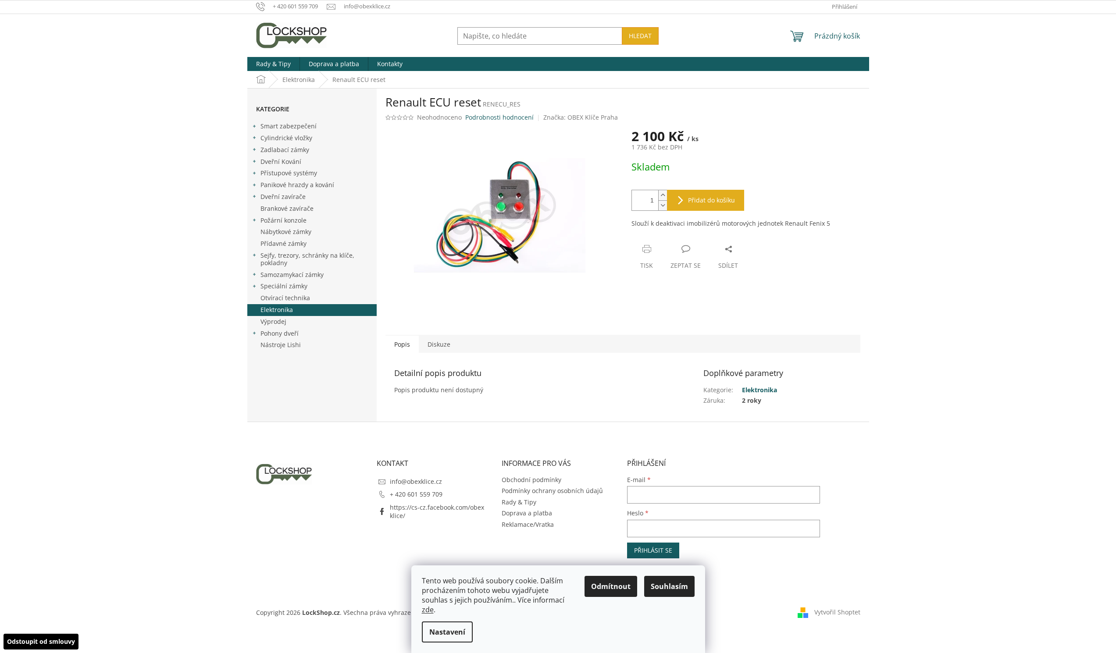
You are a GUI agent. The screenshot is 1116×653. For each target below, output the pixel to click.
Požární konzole (283, 220)
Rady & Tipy (519, 502)
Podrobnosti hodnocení (499, 117)
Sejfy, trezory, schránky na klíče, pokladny (307, 259)
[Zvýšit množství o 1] (662, 195)
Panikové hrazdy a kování (297, 185)
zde (428, 609)
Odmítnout (611, 586)
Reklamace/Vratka (528, 524)
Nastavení (447, 632)
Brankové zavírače (287, 208)
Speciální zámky (283, 286)
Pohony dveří (279, 333)
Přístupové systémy (288, 173)
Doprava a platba (527, 513)
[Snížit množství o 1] (662, 205)
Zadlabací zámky (284, 150)
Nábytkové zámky (285, 231)
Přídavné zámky (283, 243)
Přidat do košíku (711, 200)
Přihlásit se (653, 550)
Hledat (640, 36)
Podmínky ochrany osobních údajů (552, 490)
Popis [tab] (402, 344)
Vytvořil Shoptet (837, 612)
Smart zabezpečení (288, 126)
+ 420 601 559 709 (416, 494)
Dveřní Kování (280, 161)
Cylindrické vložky (286, 138)
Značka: (580, 117)
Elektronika (276, 309)
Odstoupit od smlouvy (41, 641)
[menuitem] (273, 64)
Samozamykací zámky (292, 274)
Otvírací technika (285, 298)
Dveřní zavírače (283, 196)
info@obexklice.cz (416, 481)
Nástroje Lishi (280, 345)
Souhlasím (669, 586)
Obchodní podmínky (531, 480)
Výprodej (273, 321)
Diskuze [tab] (439, 344)
